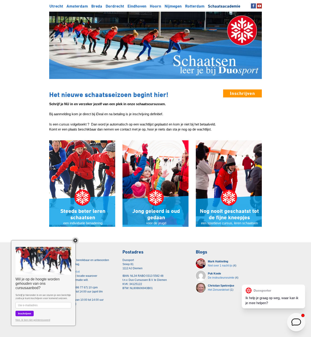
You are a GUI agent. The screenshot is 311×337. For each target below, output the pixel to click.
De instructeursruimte (221, 277)
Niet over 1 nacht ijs (220, 265)
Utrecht (56, 6)
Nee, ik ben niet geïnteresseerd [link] (32, 320)
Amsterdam (77, 6)
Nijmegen (173, 6)
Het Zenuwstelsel (218, 289)
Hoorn (155, 6)
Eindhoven (136, 6)
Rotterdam (194, 6)
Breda (96, 6)
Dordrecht (115, 6)
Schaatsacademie (224, 6)
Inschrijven (242, 93)
